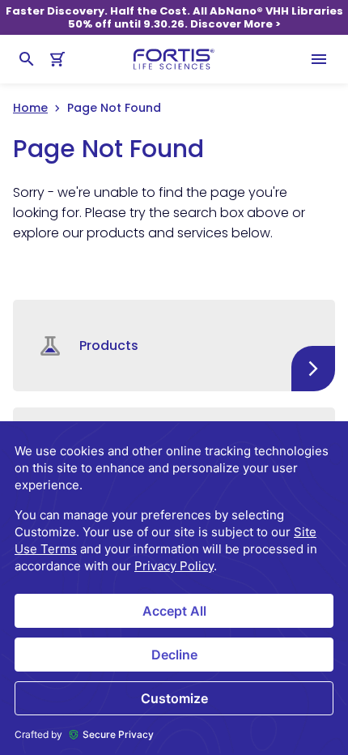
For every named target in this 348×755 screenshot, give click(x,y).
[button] (174, 345)
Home (30, 108)
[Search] (26, 59)
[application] (174, 588)
